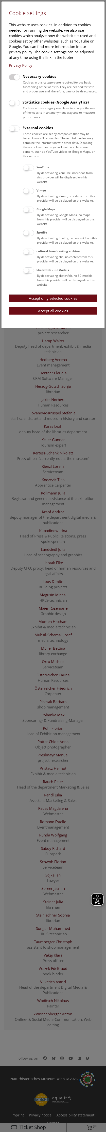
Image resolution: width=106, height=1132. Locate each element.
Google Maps (45, 209)
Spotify (41, 232)
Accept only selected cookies (53, 298)
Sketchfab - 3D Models (52, 270)
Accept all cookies (53, 310)
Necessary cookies (39, 76)
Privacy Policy (20, 65)
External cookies (37, 127)
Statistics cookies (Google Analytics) (55, 102)
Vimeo (41, 190)
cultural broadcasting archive (58, 251)
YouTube (42, 167)
